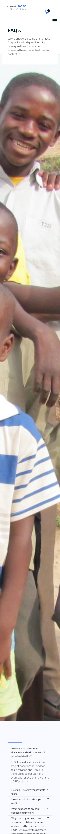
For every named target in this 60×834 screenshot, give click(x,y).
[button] (30, 752)
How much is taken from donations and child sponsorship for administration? (28, 752)
